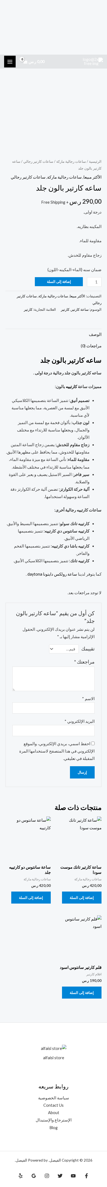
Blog (53, 1127)
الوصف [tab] (95, 334)
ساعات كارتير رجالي (38, 161)
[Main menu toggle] (10, 61)
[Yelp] (20, 1175)
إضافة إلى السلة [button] (82, 897)
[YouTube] (73, 1175)
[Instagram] (46, 1175)
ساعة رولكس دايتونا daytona (52, 574)
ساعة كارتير (80, 309)
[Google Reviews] (33, 1175)
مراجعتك (84, 662)
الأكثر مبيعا (92, 177)
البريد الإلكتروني (79, 721)
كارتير (65, 309)
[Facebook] (86, 1175)
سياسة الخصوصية (53, 1098)
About (53, 1112)
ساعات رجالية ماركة (71, 161)
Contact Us (53, 1105)
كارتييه (71, 386)
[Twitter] (60, 1175)
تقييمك (88, 649)
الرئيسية (95, 161)
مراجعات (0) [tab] (91, 346)
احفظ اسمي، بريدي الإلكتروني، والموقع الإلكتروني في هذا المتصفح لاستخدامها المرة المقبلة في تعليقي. (57, 751)
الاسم (88, 698)
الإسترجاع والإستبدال (54, 1120)
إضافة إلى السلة (59, 281)
